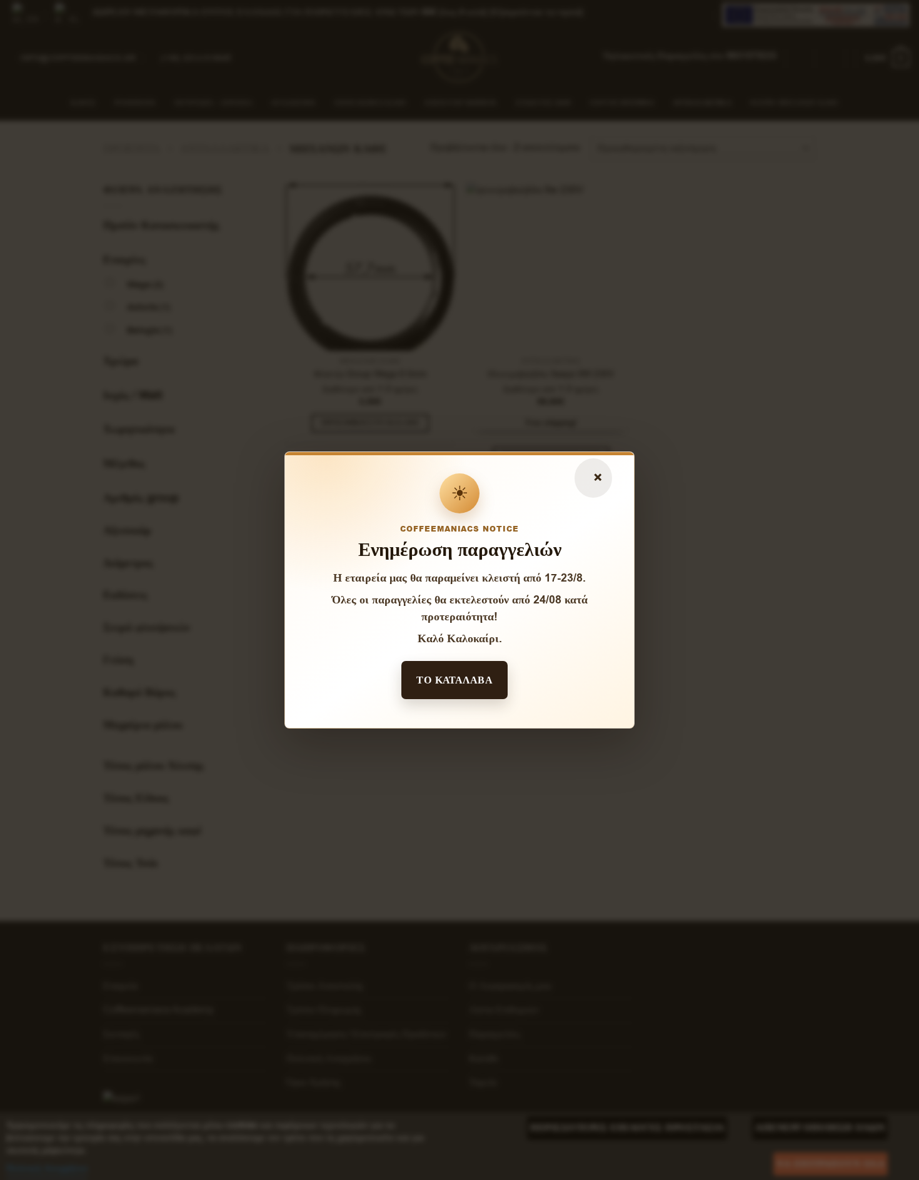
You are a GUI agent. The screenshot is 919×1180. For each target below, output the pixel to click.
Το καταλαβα (454, 680)
